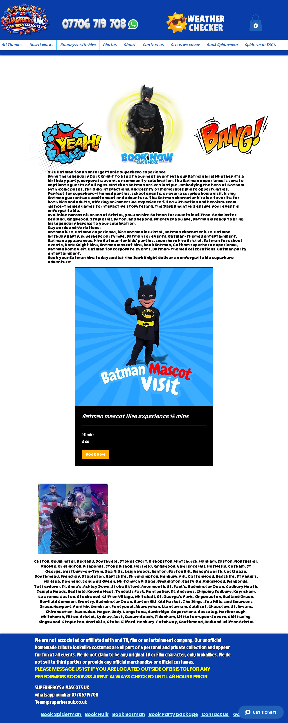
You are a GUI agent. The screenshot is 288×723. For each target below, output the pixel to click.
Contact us (215, 714)
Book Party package (173, 714)
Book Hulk (97, 714)
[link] (144, 416)
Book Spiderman (61, 714)
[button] (256, 22)
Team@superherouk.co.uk (61, 701)
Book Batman (128, 714)
